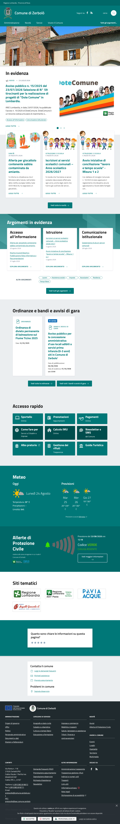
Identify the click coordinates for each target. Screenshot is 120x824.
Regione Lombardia (10, 3)
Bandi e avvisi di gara (61, 327)
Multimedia (94, 756)
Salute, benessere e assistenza (73, 730)
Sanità (11, 153)
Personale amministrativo (15, 734)
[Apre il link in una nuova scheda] (27, 594)
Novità (28, 22)
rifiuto (47, 818)
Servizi (39, 22)
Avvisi (12, 80)
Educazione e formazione (43, 734)
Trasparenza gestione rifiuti (72, 772)
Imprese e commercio (69, 723)
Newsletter (37, 784)
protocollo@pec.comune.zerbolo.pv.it (17, 803)
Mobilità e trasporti (69, 727)
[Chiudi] (116, 805)
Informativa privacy (69, 787)
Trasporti (64, 780)
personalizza (67, 818)
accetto (31, 818)
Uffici (7, 727)
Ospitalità (93, 749)
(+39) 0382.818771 (16, 787)
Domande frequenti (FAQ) (43, 769)
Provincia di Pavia (24, 3)
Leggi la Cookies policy (88, 818)
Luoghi (92, 745)
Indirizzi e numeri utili (70, 776)
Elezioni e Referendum (14, 742)
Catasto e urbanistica (41, 727)
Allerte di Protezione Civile (100, 727)
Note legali (65, 791)
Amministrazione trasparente (73, 769)
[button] (113, 13)
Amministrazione (11, 22)
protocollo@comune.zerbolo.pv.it (17, 794)
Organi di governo (12, 723)
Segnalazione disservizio (43, 776)
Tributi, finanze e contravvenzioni (68, 736)
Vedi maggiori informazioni (92, 556)
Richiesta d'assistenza (42, 780)
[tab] (58, 128)
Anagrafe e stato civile (42, 723)
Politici (8, 730)
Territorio (93, 752)
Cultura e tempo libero (42, 730)
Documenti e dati (12, 738)
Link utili (64, 784)
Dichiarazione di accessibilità (73, 795)
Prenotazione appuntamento (44, 772)
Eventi (92, 741)
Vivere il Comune (55, 22)
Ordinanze (26, 322)
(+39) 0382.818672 (20, 784)
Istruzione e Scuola (55, 153)
